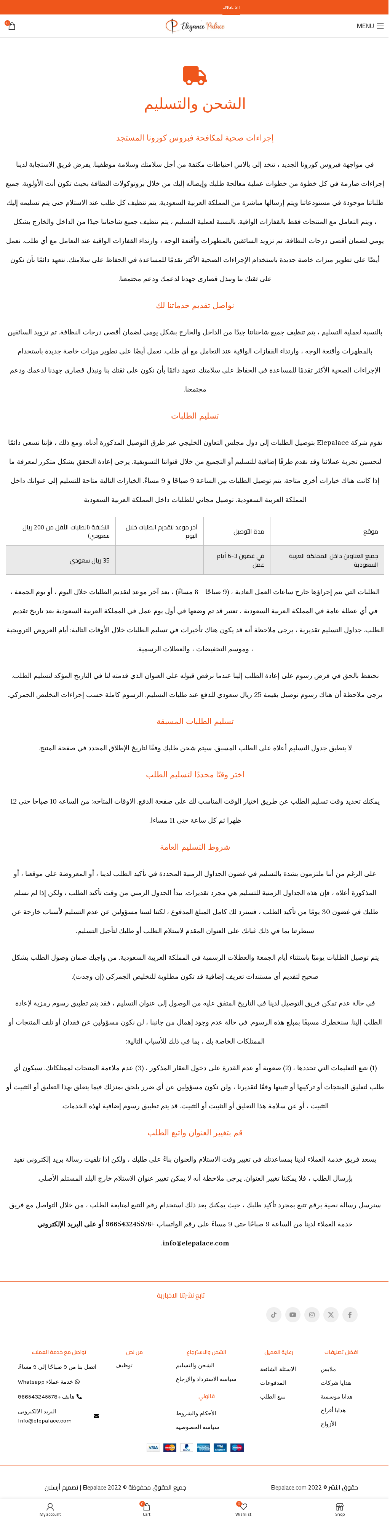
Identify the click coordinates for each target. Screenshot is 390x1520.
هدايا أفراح (333, 1410)
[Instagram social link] (312, 1314)
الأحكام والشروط (196, 1413)
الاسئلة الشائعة (278, 1369)
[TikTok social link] (273, 1314)
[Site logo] (195, 25)
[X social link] (331, 1314)
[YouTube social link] (292, 1314)
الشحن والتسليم (195, 1365)
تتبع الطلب (273, 1396)
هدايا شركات (336, 1382)
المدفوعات (273, 1382)
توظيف (124, 1365)
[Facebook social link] (350, 1314)
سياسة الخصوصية (197, 1427)
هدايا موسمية (337, 1396)
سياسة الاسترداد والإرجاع (206, 1379)
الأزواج (328, 1424)
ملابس (328, 1369)
